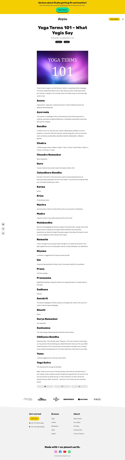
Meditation (54, 426)
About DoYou (78, 418)
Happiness (58, 42)
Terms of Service (79, 434)
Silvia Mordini (56, 38)
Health (53, 434)
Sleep (53, 430)
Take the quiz (62, 10)
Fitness (53, 422)
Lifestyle (67, 42)
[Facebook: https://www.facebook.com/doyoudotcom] (60, 451)
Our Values (77, 422)
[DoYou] (62, 19)
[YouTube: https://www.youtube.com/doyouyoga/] (64, 451)
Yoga (52, 418)
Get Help (76, 426)
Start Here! (114, 19)
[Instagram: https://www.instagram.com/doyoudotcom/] (55, 451)
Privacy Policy (78, 430)
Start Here (34, 418)
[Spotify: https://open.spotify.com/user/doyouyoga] (69, 451)
